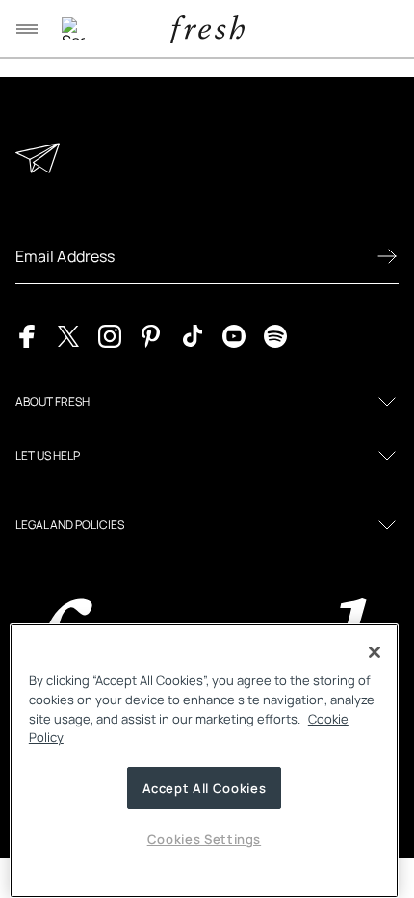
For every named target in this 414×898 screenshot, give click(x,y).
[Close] (374, 652)
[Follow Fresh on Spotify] (275, 334)
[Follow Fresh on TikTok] (192, 334)
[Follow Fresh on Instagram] (109, 334)
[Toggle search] (73, 28)
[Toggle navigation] (27, 28)
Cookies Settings (204, 839)
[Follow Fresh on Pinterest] (151, 334)
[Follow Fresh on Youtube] (234, 334)
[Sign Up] (387, 256)
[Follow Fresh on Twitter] (68, 334)
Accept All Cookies (204, 788)
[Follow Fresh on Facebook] (27, 334)
